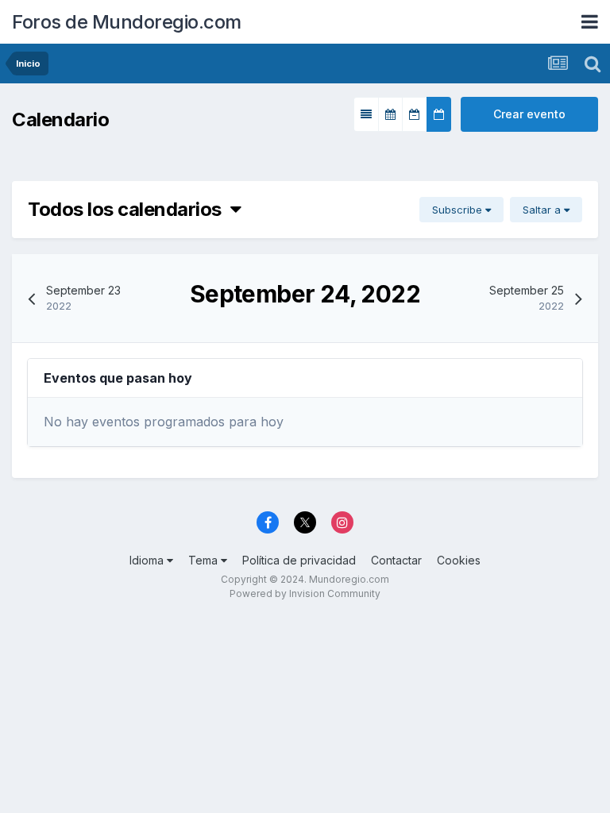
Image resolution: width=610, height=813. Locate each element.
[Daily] (439, 114)
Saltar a (543, 209)
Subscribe (458, 209)
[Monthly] (390, 114)
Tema (204, 560)
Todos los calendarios (129, 209)
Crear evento (529, 114)
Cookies (459, 560)
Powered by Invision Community (305, 593)
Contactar (396, 560)
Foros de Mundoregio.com (126, 21)
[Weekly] (414, 114)
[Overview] (366, 114)
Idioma (148, 560)
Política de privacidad (299, 560)
